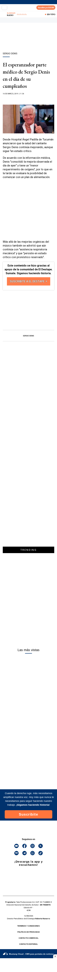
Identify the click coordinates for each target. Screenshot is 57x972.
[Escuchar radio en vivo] (4, 14)
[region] (28, 42)
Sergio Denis (28, 336)
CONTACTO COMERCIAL (28, 938)
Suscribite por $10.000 (46, 7)
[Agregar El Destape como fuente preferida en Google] (28, 99)
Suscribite (28, 814)
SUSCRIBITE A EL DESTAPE (27, 281)
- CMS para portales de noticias (31, 954)
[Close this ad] (55, 956)
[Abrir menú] (4, 7)
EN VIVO (51, 14)
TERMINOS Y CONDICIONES (28, 926)
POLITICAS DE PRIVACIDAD (28, 932)
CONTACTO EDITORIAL (28, 944)
